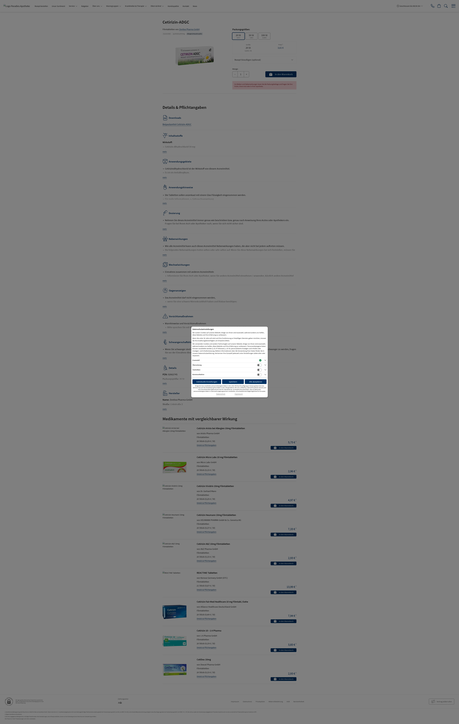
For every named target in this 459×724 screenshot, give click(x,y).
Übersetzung (197, 365)
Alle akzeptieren (255, 382)
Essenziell (196, 360)
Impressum (239, 394)
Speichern (233, 382)
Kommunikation (198, 374)
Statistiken (196, 370)
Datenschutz (220, 394)
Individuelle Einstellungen (206, 382)
